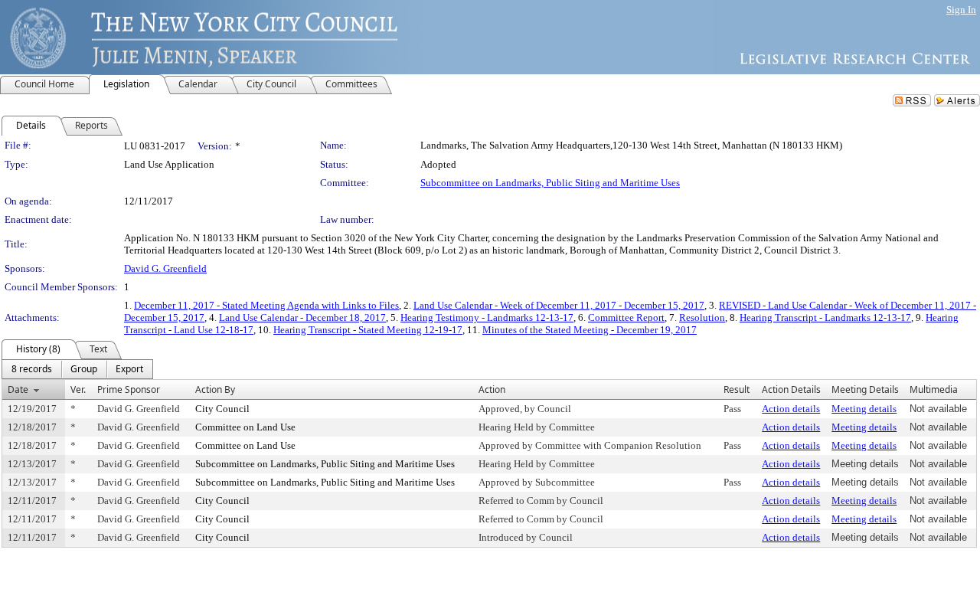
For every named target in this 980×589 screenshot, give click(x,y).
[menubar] (77, 369)
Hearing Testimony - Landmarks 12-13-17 (486, 317)
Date (18, 389)
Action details (791, 408)
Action (492, 389)
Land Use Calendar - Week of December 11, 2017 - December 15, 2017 (558, 305)
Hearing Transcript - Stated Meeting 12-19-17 (367, 329)
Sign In (961, 9)
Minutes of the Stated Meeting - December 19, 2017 (589, 329)
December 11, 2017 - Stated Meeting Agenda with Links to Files (266, 305)
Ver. (78, 389)
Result (737, 389)
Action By (215, 389)
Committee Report (626, 317)
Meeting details (864, 408)
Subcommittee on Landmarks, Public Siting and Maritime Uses (550, 182)
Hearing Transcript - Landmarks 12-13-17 (825, 317)
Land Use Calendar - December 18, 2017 (302, 317)
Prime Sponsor (128, 389)
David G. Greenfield (165, 268)
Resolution (702, 317)
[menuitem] (31, 369)
